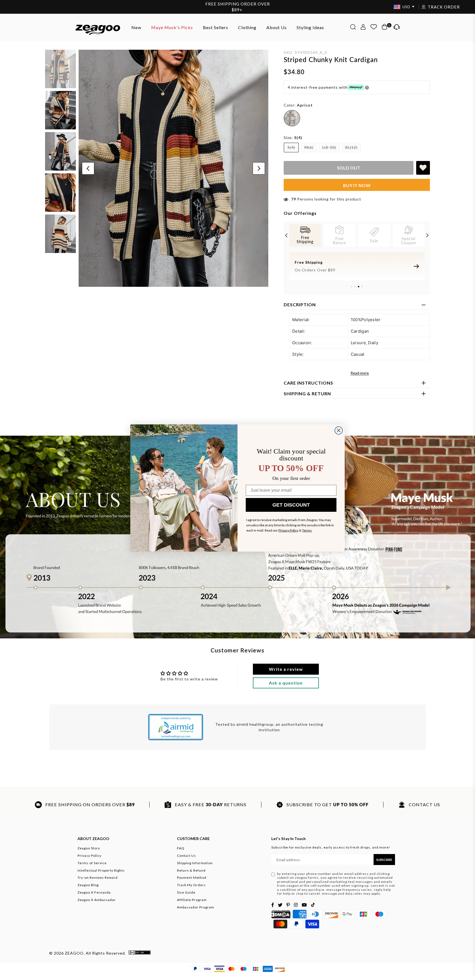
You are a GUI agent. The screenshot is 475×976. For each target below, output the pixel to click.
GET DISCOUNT (291, 505)
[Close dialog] (339, 430)
